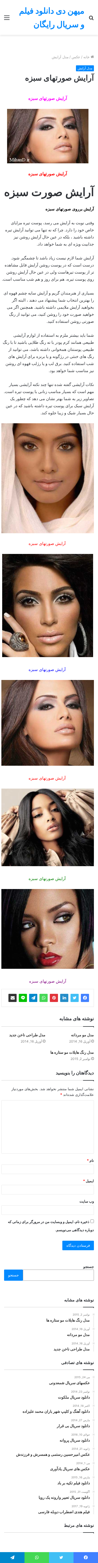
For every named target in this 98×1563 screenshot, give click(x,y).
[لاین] (23, 998)
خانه (87, 57)
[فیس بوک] (85, 998)
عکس (76, 57)
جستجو (88, 1266)
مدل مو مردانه (82, 1034)
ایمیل (88, 1181)
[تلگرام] (33, 998)
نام (90, 1160)
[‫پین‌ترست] (54, 998)
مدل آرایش (60, 57)
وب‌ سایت (86, 1201)
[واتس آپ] (43, 998)
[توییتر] (75, 998)
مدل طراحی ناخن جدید (27, 1034)
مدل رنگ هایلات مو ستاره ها (72, 1052)
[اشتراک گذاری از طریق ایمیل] (12, 998)
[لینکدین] (64, 998)
